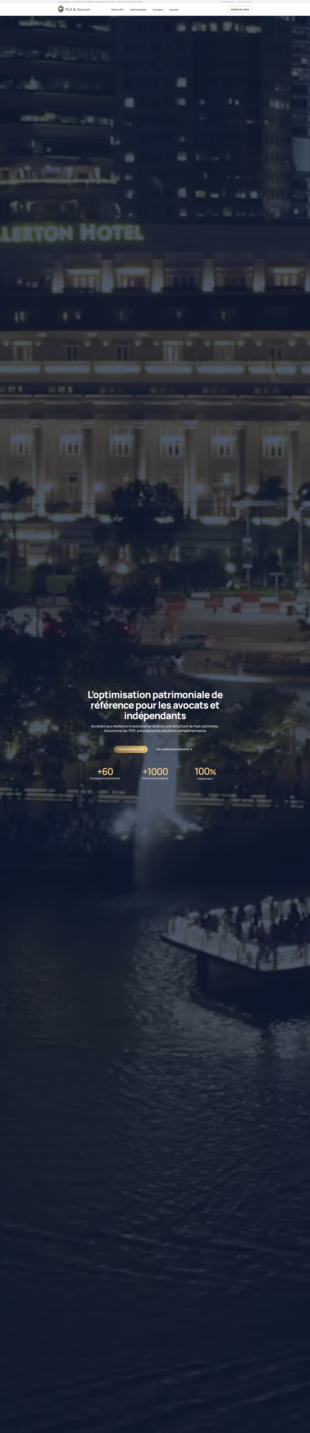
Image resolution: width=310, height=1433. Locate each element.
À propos (158, 9)
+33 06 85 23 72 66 (244, 2)
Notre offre (117, 9)
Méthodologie (138, 9)
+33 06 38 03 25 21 (227, 2)
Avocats (173, 9)
